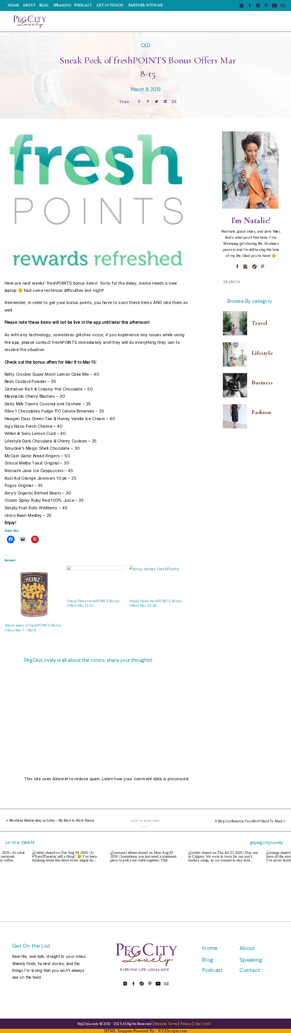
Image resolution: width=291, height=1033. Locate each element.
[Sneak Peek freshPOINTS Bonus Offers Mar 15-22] (95, 581)
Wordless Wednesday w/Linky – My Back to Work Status (51, 821)
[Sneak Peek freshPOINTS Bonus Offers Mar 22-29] (158, 581)
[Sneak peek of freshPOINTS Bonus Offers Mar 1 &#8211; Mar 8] (33, 594)
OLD (145, 45)
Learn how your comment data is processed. (145, 778)
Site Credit (203, 1024)
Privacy (185, 1024)
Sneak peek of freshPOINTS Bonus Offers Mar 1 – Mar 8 (33, 628)
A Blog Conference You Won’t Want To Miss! (248, 821)
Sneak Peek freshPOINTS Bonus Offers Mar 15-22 (93, 603)
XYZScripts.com (172, 1030)
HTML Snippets (118, 1030)
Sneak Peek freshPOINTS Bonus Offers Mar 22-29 (155, 603)
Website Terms (166, 1024)
